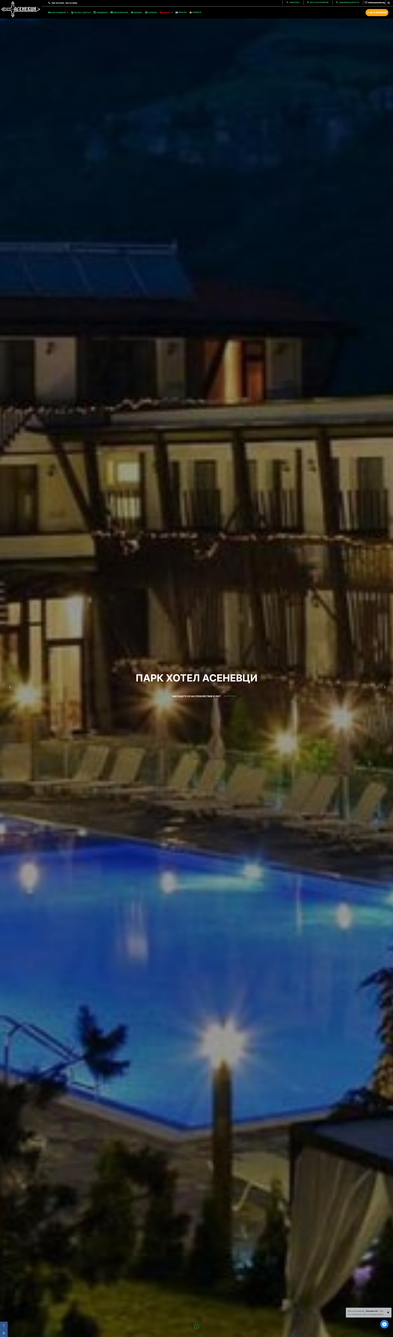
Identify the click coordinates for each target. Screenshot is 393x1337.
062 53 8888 (71, 3)
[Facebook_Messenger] (384, 1324)
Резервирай (379, 12)
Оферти (166, 12)
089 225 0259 (58, 3)
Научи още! (196, 696)
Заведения (102, 12)
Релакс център (82, 12)
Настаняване (58, 12)
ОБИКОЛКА (294, 2)
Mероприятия (120, 12)
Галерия (152, 12)
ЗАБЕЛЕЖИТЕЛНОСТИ (348, 2)
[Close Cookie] (388, 1312)
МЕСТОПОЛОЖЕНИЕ (319, 2)
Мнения (138, 12)
